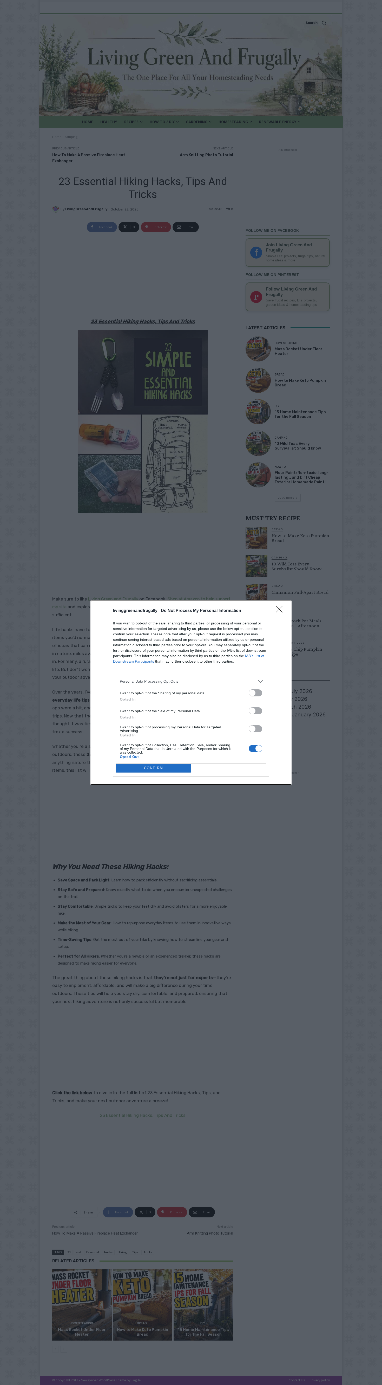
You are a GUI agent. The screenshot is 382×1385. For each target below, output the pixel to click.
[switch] (255, 692)
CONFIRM (153, 768)
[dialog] (191, 692)
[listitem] (191, 681)
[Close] (281, 611)
